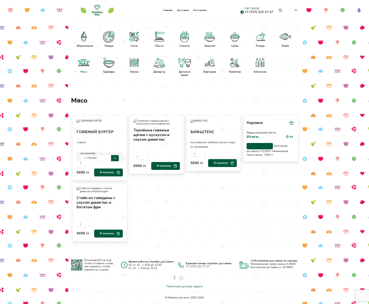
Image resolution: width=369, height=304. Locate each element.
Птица (260, 46)
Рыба (285, 46)
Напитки (235, 72)
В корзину (107, 172)
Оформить (259, 146)
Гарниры (109, 72)
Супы (235, 46)
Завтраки (209, 72)
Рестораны (200, 10)
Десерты (159, 72)
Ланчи (134, 72)
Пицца (109, 46)
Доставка (183, 10)
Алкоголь (260, 72)
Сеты (134, 46)
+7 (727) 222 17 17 (259, 12)
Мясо (83, 72)
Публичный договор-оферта (184, 286)
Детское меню (184, 73)
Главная (167, 10)
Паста (159, 46)
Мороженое (84, 46)
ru (295, 10)
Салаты (184, 46)
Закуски (209, 46)
